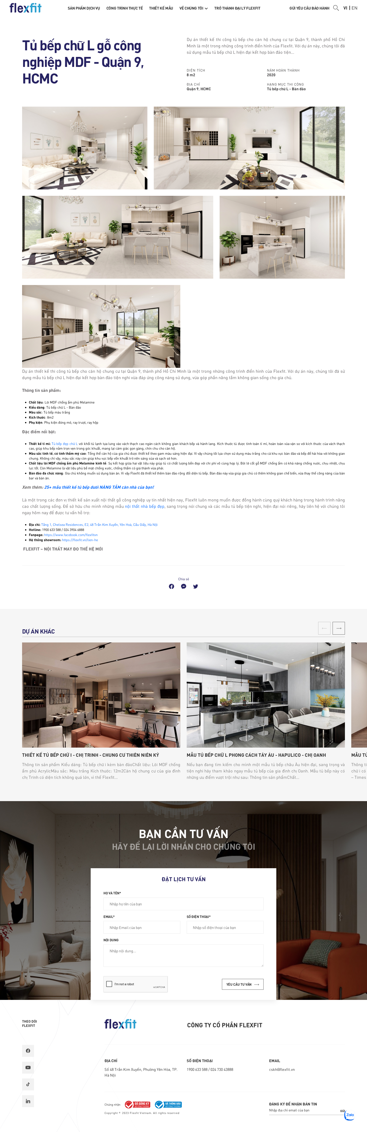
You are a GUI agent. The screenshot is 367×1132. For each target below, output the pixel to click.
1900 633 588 (197, 1069)
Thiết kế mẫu (161, 8)
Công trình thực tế (124, 8)
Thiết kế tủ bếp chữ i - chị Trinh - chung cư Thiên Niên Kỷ (90, 755)
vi (345, 7)
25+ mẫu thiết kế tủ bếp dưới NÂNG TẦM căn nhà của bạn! (99, 487)
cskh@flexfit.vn (282, 1069)
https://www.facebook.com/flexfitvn (71, 534)
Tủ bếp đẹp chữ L (65, 443)
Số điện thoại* (199, 916)
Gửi (342, 1111)
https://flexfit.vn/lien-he (80, 540)
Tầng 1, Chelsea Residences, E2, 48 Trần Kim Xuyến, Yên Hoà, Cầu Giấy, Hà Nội (99, 524)
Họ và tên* (112, 893)
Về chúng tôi (191, 8)
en (354, 8)
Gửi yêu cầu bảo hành (309, 8)
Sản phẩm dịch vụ (84, 8)
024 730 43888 (221, 1069)
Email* (109, 916)
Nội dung (110, 940)
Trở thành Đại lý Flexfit (237, 8)
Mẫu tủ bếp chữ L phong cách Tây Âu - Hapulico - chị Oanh (256, 755)
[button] (339, 628)
